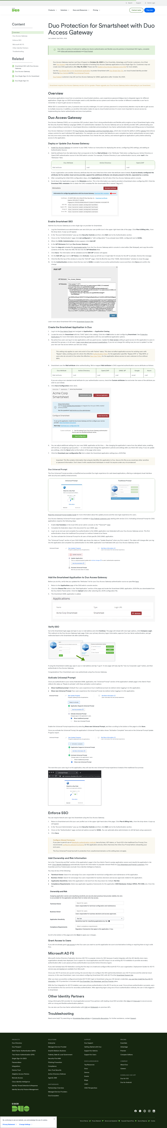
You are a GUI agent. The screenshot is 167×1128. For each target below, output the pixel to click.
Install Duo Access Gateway (60, 148)
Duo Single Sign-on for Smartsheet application (74, 71)
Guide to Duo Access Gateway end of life (112, 67)
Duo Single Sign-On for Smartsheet (27, 76)
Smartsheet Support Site (85, 322)
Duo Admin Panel (66, 331)
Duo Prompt (88, 51)
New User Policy (96, 356)
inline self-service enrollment (71, 51)
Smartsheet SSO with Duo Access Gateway (26, 67)
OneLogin (136, 1001)
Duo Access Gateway (20, 36)
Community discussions (100, 1018)
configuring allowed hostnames (74, 845)
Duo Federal (57, 77)
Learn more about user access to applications (91, 342)
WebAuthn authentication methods (84, 842)
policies (143, 131)
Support (133, 1018)
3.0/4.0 (62, 969)
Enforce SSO (17, 40)
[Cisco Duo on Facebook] (135, 1111)
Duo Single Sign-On (22, 81)
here (137, 581)
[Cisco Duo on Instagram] (149, 1111)
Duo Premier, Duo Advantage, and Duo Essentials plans (94, 131)
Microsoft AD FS (18, 44)
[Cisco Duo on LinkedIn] (154, 1111)
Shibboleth (94, 1007)
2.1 (55, 969)
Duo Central (64, 73)
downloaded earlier (80, 247)
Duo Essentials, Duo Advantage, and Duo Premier (97, 981)
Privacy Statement (9, 1124)
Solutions (64, 10)
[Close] (54, 1119)
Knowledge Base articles (81, 1018)
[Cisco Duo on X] (140, 1111)
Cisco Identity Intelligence (61, 864)
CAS (85, 1007)
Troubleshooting (18, 51)
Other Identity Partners (20, 48)
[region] (28, 1122)
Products (51, 10)
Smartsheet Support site (125, 975)
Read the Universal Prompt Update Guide (62, 515)
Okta (128, 1001)
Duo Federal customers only (100, 519)
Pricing (95, 10)
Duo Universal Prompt (81, 73)
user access (71, 944)
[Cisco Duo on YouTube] (145, 1111)
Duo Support (60, 64)
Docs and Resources (80, 10)
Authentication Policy (100, 354)
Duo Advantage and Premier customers (130, 864)
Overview (16, 32)
